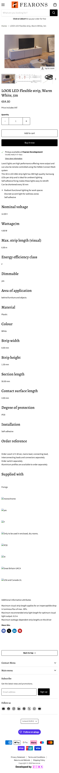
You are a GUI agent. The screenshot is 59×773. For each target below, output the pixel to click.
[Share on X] (9, 631)
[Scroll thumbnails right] (55, 79)
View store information (13, 159)
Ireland (28, 721)
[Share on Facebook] (3, 631)
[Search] (54, 12)
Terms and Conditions (36, 757)
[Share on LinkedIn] (14, 631)
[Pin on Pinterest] (20, 631)
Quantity (5, 115)
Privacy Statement (18, 757)
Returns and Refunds (22, 760)
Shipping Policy (39, 760)
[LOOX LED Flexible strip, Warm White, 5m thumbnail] (8, 78)
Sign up (43, 691)
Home (4, 26)
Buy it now (30, 142)
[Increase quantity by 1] (26, 121)
